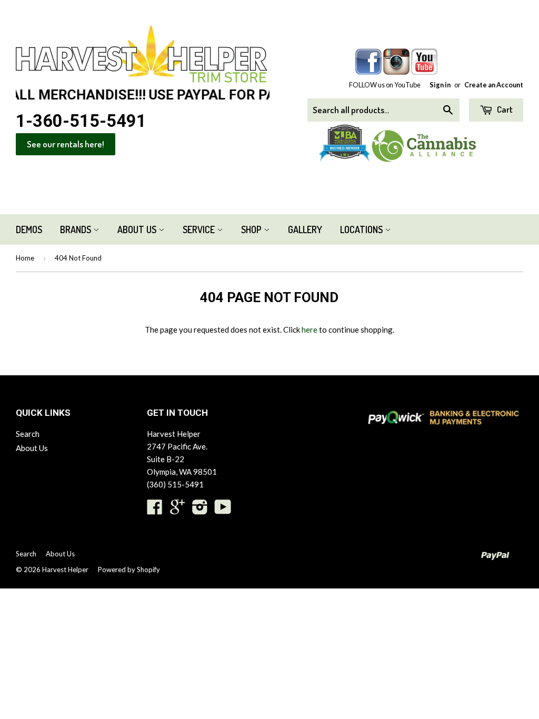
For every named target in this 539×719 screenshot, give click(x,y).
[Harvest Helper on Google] (177, 510)
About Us (137, 229)
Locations (362, 229)
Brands (76, 229)
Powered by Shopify (129, 569)
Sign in (440, 85)
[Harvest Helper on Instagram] (200, 510)
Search (27, 433)
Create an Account (493, 85)
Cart (504, 109)
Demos (29, 229)
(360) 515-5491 (175, 484)
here (309, 329)
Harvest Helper (65, 569)
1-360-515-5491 (81, 121)
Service (200, 229)
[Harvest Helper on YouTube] (223, 510)
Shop (252, 229)
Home (25, 258)
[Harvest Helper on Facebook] (155, 510)
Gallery (305, 229)
